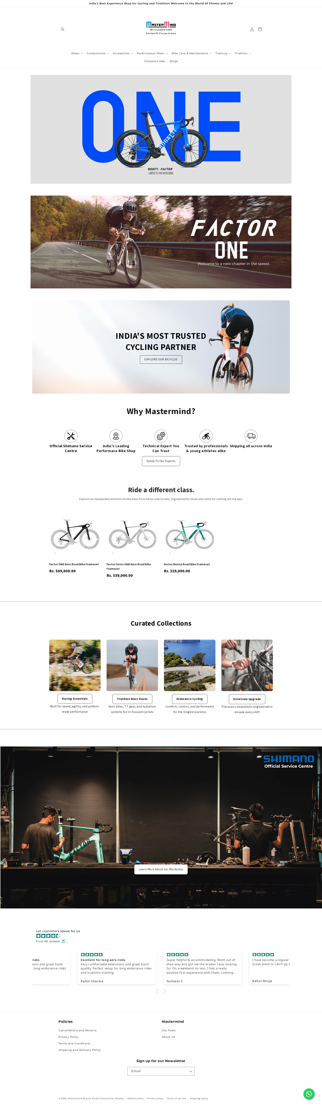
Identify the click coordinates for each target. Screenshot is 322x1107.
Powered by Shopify (112, 1098)
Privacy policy (155, 1098)
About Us (168, 1037)
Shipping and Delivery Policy (80, 1050)
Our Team (169, 1030)
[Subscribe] (190, 1071)
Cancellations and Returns (78, 1030)
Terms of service (176, 1098)
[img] (163, 936)
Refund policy (135, 1098)
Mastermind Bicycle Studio (84, 1098)
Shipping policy (199, 1098)
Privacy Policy (68, 1037)
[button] (63, 29)
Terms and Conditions (74, 1043)
